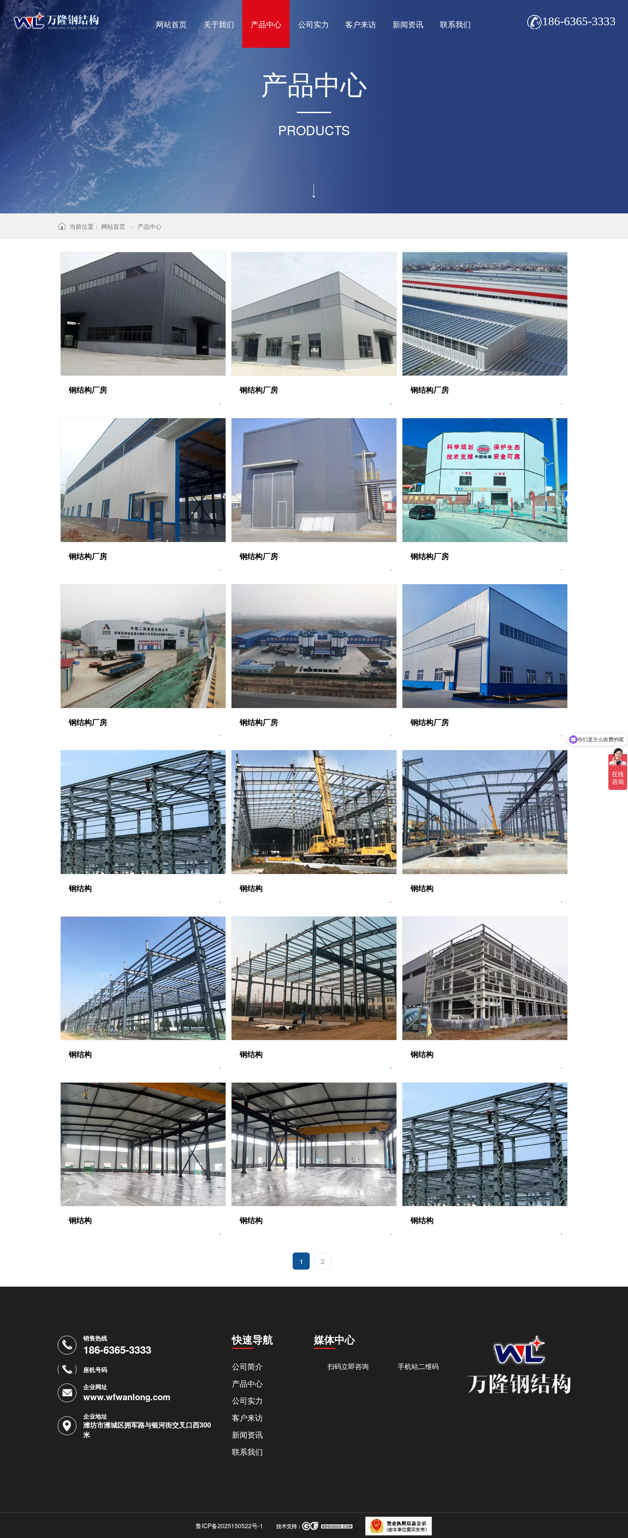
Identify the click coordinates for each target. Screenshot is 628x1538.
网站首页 (171, 23)
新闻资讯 (408, 23)
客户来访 (360, 23)
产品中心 (266, 23)
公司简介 (247, 1366)
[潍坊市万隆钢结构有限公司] (56, 15)
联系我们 (455, 23)
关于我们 (218, 23)
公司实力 (313, 23)
